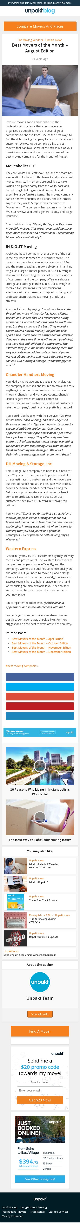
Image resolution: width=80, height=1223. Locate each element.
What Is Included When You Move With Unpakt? (44, 865)
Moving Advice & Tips (41, 915)
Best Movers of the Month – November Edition (41, 647)
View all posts (40, 1014)
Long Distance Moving (34, 1207)
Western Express (21, 548)
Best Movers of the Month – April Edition (37, 639)
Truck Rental (37, 1211)
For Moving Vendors (30, 40)
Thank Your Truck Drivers (43, 900)
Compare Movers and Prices (40, 26)
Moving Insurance (12, 1216)
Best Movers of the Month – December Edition (41, 652)
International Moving (14, 1211)
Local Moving (9, 1207)
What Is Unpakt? (38, 882)
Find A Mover (40, 1031)
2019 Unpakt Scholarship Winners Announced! (30, 955)
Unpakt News (53, 40)
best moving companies (23, 666)
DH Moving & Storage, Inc (29, 463)
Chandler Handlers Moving (30, 374)
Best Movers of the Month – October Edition (40, 643)
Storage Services (59, 1211)
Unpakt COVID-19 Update (43, 937)
